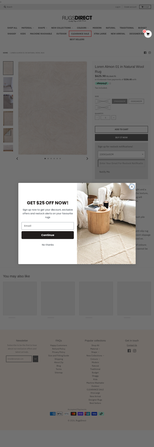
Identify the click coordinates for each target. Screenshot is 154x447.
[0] (148, 34)
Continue (47, 235)
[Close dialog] (131, 186)
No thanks (48, 245)
